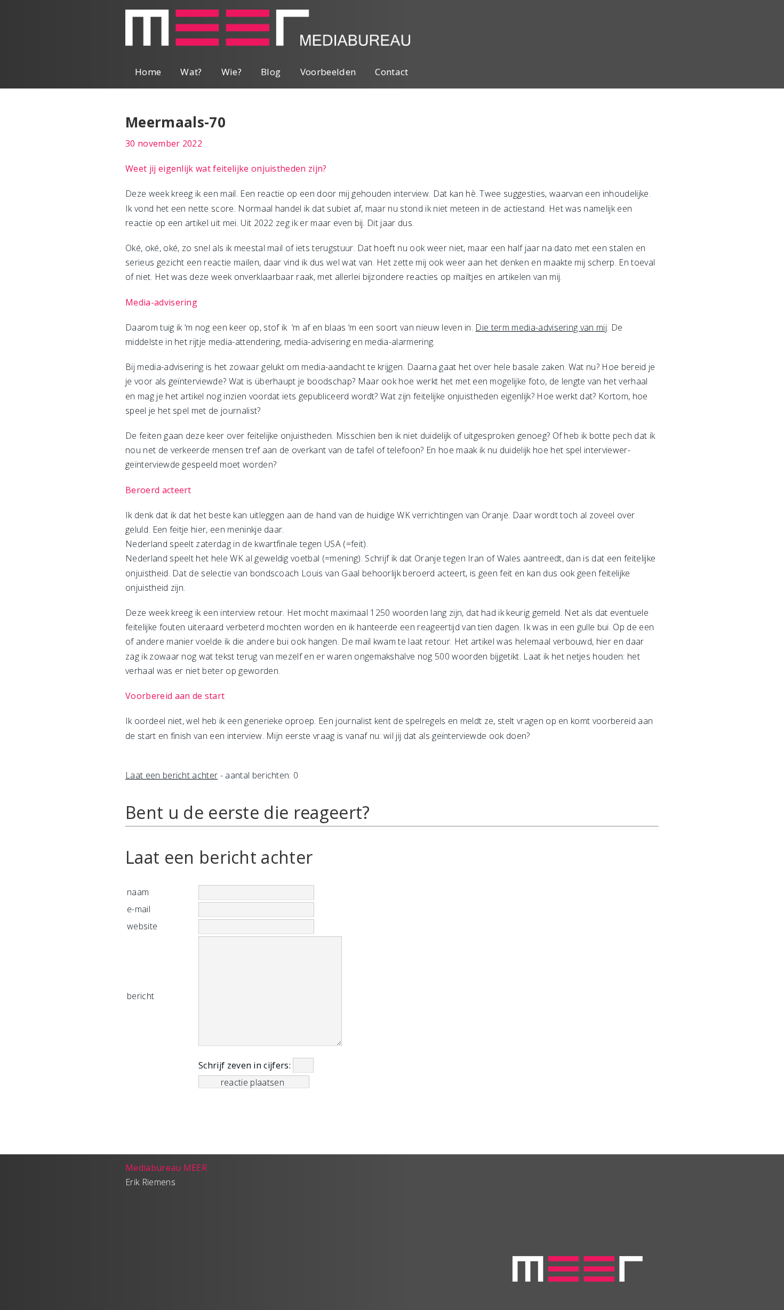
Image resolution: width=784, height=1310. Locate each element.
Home (148, 72)
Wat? (191, 72)
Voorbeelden (328, 72)
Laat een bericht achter (171, 775)
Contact (391, 72)
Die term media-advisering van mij (541, 327)
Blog (271, 72)
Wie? (231, 72)
